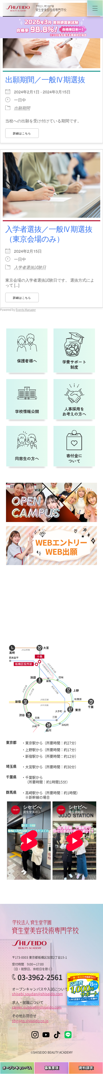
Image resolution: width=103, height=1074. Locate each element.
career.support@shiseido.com (37, 1007)
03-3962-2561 (40, 977)
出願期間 (22, 108)
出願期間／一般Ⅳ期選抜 (45, 79)
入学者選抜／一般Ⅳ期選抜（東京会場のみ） (48, 233)
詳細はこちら (22, 133)
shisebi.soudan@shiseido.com (37, 993)
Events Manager (26, 310)
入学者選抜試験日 (30, 267)
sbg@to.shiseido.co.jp (30, 1020)
